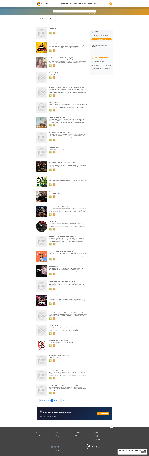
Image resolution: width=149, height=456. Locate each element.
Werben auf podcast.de (39, 436)
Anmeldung (76, 438)
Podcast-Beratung (96, 432)
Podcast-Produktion (97, 439)
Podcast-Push (96, 435)
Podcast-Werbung (96, 436)
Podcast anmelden (77, 432)
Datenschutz (57, 438)
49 (63, 400)
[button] (110, 77)
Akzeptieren (143, 452)
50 (65, 400)
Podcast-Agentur (96, 438)
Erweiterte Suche (93, 13)
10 (58, 400)
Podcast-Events (76, 435)
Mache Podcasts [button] (82, 3)
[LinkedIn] (55, 447)
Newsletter (56, 432)
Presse (56, 435)
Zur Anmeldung (104, 413)
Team (37, 432)
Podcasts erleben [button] (92, 3)
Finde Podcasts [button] (73, 3)
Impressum (38, 435)
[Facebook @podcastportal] (58, 447)
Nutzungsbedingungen (58, 436)
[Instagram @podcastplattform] (52, 447)
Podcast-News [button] (64, 3)
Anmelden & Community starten (101, 39)
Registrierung (76, 436)
